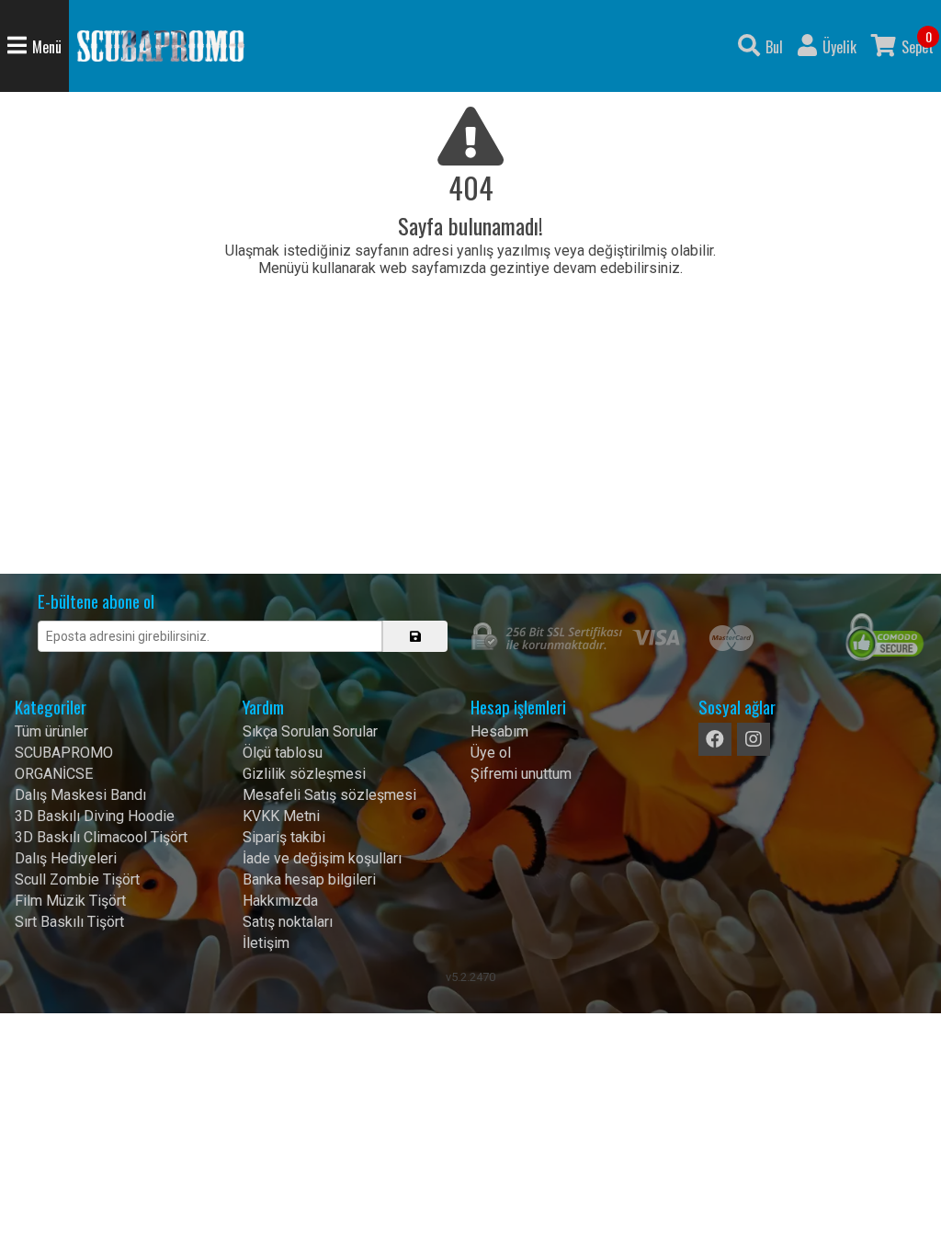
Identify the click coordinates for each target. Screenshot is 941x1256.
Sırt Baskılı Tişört (69, 922)
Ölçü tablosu (283, 752)
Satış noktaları (288, 922)
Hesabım (499, 731)
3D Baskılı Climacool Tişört (101, 837)
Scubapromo (161, 46)
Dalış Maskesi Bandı (80, 795)
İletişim (266, 943)
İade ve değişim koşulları (322, 858)
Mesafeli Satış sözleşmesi (329, 795)
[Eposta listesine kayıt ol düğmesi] (415, 636)
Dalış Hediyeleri (66, 858)
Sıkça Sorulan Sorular (310, 731)
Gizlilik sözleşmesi (304, 773)
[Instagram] (753, 739)
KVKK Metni (281, 816)
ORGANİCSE (54, 773)
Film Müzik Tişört (70, 900)
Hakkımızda (280, 900)
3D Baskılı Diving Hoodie (95, 816)
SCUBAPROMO (64, 752)
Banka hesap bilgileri (309, 879)
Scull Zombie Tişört (77, 879)
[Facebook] (714, 739)
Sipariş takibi (284, 837)
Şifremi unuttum (521, 773)
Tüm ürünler (51, 731)
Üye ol (490, 752)
